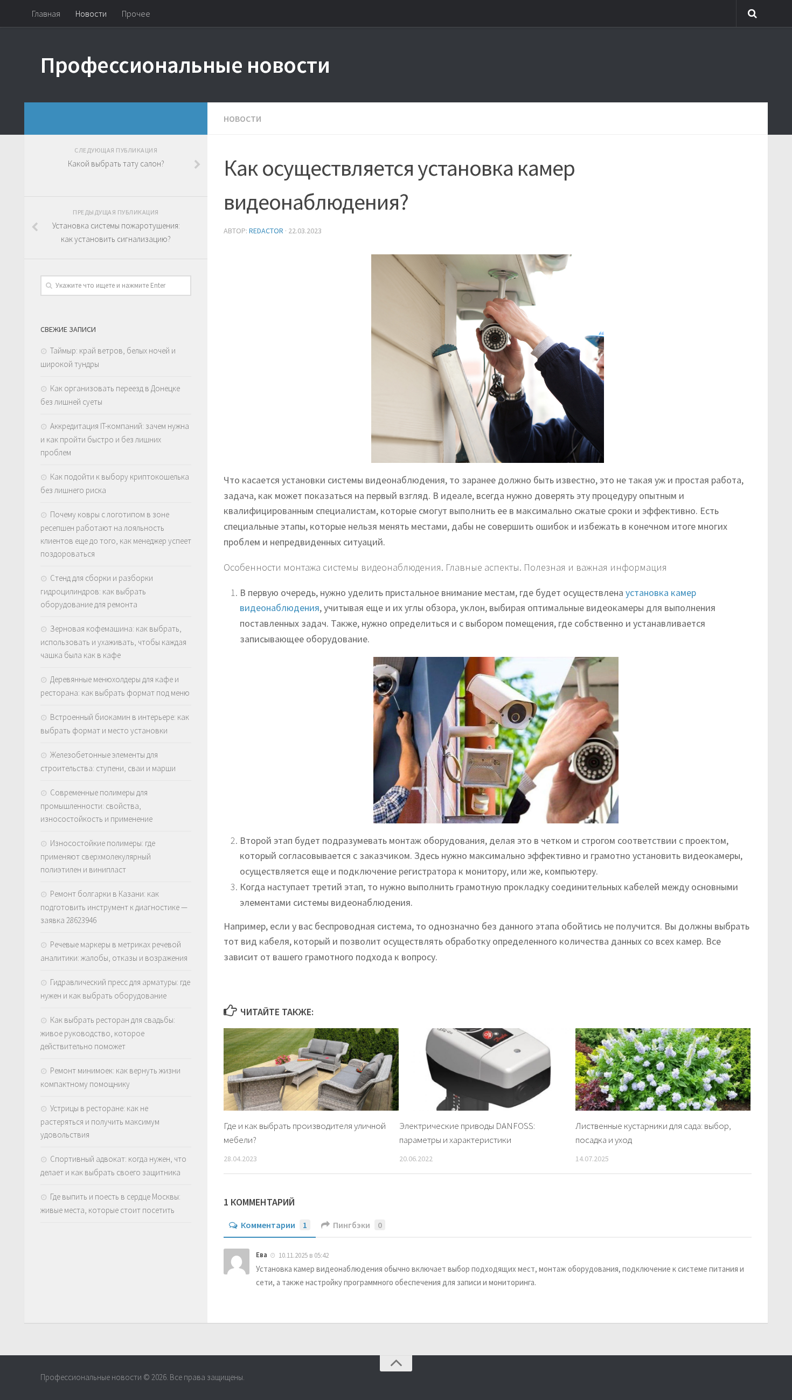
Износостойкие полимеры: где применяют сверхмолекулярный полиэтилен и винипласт (97, 856)
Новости (91, 13)
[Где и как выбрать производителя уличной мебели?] (311, 1069)
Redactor (266, 230)
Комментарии (274, 1224)
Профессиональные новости (185, 65)
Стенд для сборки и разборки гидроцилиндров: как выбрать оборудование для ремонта (96, 591)
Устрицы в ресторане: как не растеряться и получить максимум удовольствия (99, 1121)
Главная (46, 13)
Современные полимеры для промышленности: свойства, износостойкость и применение (96, 805)
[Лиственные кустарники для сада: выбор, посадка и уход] (663, 1069)
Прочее (136, 13)
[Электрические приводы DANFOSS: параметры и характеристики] (486, 1069)
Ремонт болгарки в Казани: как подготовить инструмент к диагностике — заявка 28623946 (113, 907)
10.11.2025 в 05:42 (304, 1254)
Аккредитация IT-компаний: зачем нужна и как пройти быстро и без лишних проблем (114, 439)
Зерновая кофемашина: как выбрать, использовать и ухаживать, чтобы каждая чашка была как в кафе (113, 641)
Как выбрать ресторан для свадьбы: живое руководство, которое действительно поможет (107, 1033)
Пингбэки (357, 1224)
